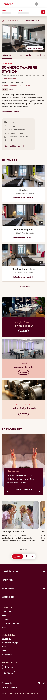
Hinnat (4, 647)
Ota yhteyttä (6, 639)
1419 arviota (13, 89)
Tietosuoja (5, 688)
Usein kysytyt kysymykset (11, 643)
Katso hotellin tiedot (10, 112)
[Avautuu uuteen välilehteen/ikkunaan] (8, 669)
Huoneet (19, 55)
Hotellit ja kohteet (12, 20)
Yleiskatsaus (7, 55)
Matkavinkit (7, 580)
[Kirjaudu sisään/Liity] (36, 4)
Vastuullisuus (8, 597)
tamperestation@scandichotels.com (17, 86)
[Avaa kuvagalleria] (23, 176)
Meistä (4, 627)
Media (4, 615)
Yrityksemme (6, 611)
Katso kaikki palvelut (13, 146)
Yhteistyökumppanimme (10, 623)
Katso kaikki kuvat (35, 48)
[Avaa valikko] (42, 4)
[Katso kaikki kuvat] (23, 38)
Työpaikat (5, 619)
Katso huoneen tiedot (22, 198)
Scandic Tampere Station (31, 20)
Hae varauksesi (7, 654)
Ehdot (4, 651)
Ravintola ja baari (33, 55)
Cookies (14, 688)
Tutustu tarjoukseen (23, 490)
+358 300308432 (10, 79)
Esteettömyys (8, 588)
